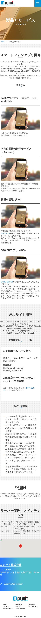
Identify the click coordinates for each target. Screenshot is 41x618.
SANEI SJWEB (7, 282)
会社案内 (19, 604)
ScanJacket (5, 233)
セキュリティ (33, 606)
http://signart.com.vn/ (13, 370)
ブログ (18, 606)
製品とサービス (8, 608)
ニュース (6, 606)
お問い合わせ (20, 608)
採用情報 (32, 604)
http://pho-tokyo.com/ (13, 368)
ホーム (3, 42)
